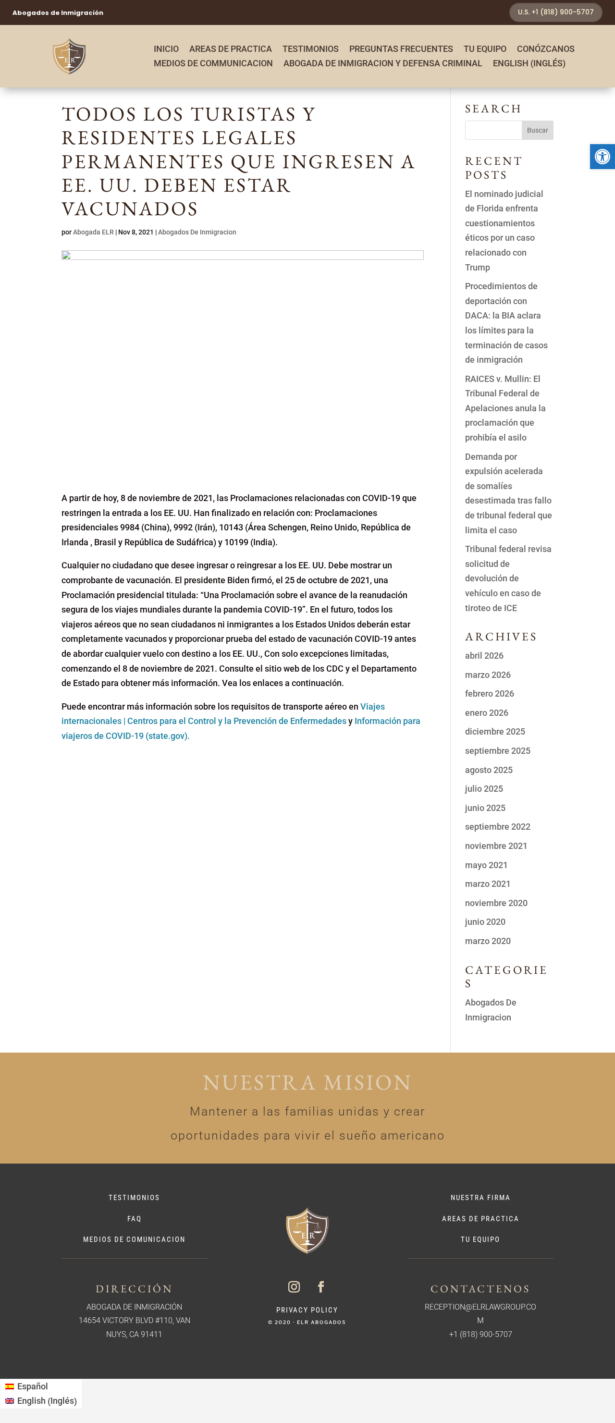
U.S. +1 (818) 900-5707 (556, 12)
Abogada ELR (93, 232)
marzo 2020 (488, 941)
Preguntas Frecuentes (401, 50)
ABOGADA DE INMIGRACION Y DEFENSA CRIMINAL (382, 64)
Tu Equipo (485, 50)
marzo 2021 (488, 884)
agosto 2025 (489, 770)
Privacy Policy (307, 1310)
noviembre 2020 (496, 903)
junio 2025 (485, 808)
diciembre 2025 (495, 731)
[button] (602, 156)
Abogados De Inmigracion (197, 232)
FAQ (134, 1218)
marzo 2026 (488, 675)
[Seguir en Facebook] (320, 1287)
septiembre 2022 (497, 827)
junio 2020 (485, 922)
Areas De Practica (480, 1218)
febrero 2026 (489, 693)
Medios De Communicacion (213, 64)
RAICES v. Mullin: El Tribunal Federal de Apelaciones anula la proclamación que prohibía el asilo (505, 408)
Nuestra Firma (481, 1197)
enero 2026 (486, 713)
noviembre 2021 (496, 846)
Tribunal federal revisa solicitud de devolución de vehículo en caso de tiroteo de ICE (508, 578)
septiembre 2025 (497, 751)
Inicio (166, 50)
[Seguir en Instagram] (294, 1287)
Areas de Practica (230, 50)
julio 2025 (484, 789)
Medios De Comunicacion (134, 1239)
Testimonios (311, 50)
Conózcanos (546, 50)
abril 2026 (484, 655)
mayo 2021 (486, 865)
